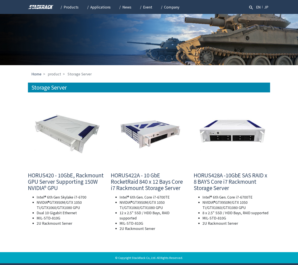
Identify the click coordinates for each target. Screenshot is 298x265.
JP (266, 7)
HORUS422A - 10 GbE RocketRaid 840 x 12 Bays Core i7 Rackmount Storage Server (147, 181)
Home (36, 73)
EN (258, 7)
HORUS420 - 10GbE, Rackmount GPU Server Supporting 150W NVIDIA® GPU (66, 181)
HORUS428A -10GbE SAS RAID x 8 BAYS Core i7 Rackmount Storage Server (230, 181)
